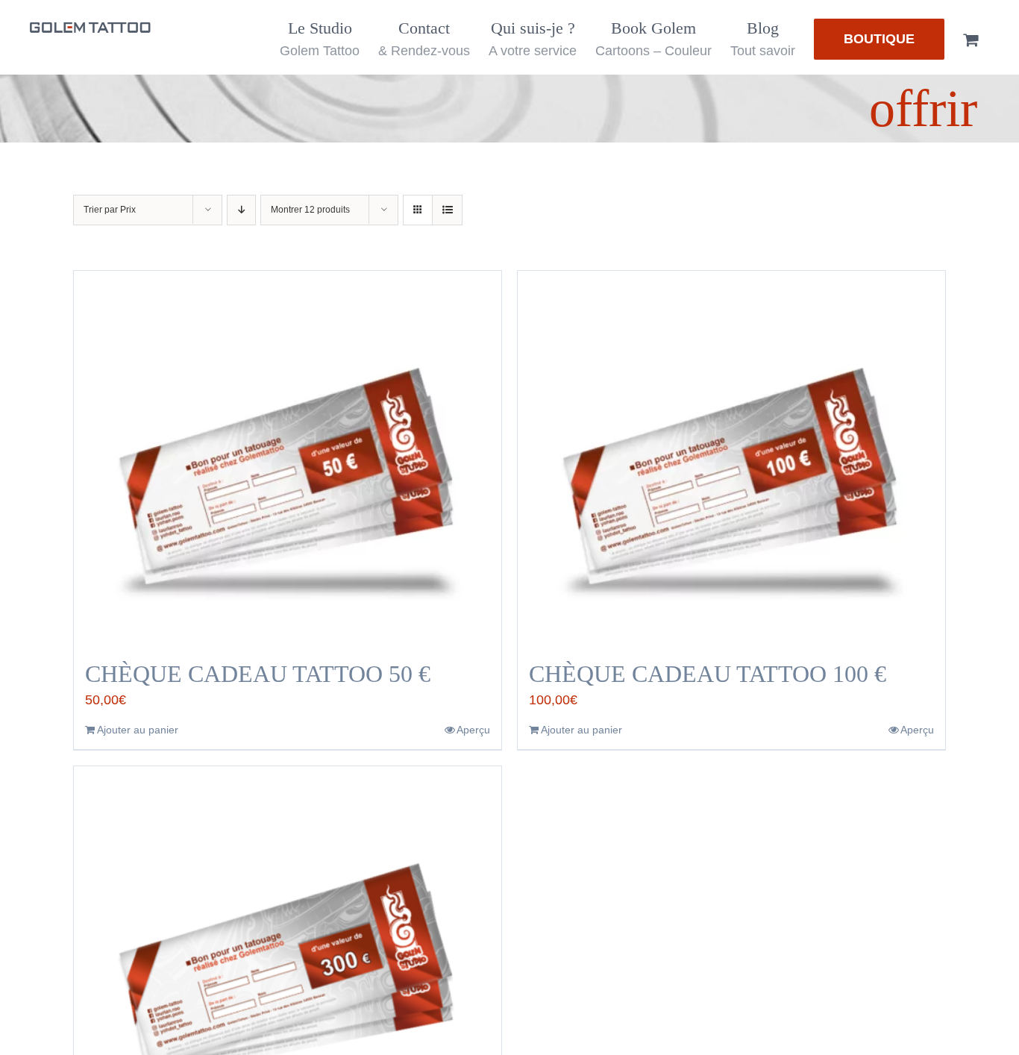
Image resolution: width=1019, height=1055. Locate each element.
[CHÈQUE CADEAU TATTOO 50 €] (287, 457)
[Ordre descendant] (241, 210)
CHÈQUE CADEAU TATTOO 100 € (707, 673)
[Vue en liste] (447, 210)
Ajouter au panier (137, 730)
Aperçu (473, 730)
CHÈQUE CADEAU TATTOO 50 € (257, 673)
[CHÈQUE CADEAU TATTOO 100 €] (731, 457)
